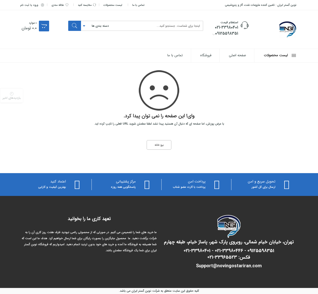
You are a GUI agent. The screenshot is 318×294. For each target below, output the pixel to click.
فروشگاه (205, 55)
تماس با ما (138, 5)
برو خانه (159, 145)
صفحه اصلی (237, 55)
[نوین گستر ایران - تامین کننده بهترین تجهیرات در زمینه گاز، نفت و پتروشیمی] (275, 29)
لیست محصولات (112, 5)
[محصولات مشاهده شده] (11, 95)
